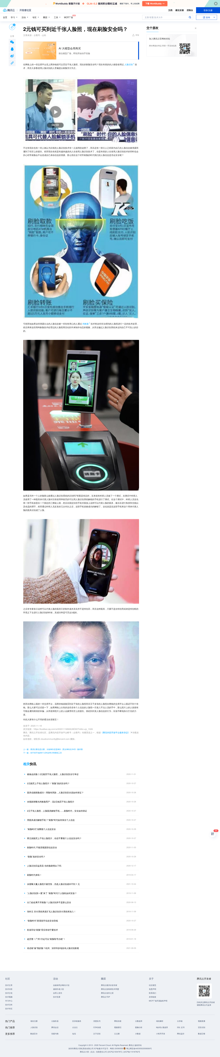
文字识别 (96, 1033)
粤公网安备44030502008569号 (139, 1048)
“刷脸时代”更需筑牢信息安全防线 (42, 920)
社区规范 (152, 985)
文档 (170, 10)
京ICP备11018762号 (131, 1051)
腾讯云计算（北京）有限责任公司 (93, 1051)
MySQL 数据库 (162, 1027)
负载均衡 (55, 1033)
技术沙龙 (8, 993)
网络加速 (117, 1021)
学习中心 (8, 1000)
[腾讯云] (9, 10)
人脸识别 (128, 64)
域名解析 (159, 1021)
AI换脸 (85, 323)
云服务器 (55, 1021)
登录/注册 (208, 10)
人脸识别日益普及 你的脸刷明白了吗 (44, 865)
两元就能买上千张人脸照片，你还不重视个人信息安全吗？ (54, 838)
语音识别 (201, 1027)
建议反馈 (179, 10)
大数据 (138, 1033)
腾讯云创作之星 (107, 993)
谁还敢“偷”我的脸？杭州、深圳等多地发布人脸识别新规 (53, 948)
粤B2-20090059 (116, 1048)
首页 (5, 17)
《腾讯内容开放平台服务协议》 (115, 732)
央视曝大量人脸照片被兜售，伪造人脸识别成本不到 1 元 (53, 883)
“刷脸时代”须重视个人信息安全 (41, 829)
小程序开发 (160, 1033)
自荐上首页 (57, 993)
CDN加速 (97, 1027)
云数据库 (138, 1021)
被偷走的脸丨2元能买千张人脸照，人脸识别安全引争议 (53, 774)
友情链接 (152, 996)
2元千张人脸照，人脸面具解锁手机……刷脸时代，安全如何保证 (57, 810)
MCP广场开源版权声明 (158, 1000)
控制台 (190, 10)
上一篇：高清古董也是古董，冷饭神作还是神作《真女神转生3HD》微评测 (53, 749)
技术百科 (8, 1004)
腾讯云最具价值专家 (109, 985)
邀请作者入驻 (58, 989)
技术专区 (8, 1008)
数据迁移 (201, 1033)
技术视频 (8, 996)
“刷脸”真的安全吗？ (36, 856)
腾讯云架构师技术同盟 (110, 989)
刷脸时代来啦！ (34, 874)
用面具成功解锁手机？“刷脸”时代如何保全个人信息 (51, 819)
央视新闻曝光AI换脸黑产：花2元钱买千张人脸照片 (50, 801)
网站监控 (180, 1033)
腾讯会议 (55, 1027)
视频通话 (117, 1027)
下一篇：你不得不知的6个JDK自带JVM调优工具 (42, 752)
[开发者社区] (25, 10)
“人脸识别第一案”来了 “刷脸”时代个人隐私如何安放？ (52, 893)
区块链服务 (76, 1021)
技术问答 (8, 989)
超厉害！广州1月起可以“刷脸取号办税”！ (46, 938)
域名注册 (34, 1021)
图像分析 (138, 1027)
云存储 (179, 1021)
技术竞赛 (56, 996)
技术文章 (8, 985)
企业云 (75, 1027)
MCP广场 (68, 17)
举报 (137, 35)
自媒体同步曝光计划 (61, 985)
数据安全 (34, 1033)
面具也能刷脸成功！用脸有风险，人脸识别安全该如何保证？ (55, 792)
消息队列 (96, 1021)
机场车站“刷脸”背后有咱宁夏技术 (42, 929)
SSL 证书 (181, 1027)
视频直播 (201, 1021)
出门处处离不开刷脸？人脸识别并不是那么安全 (49, 902)
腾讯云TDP (105, 996)
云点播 (117, 1033)
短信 (74, 1033)
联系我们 (152, 993)
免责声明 (152, 989)
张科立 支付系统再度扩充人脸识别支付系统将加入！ (51, 911)
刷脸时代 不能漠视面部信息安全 (42, 847)
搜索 (190, 17)
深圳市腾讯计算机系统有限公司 (81, 1048)
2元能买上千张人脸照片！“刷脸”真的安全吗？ (48, 783)
